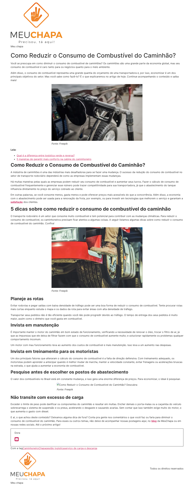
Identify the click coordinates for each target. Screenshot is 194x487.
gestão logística (55, 448)
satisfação (17, 201)
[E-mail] (17, 440)
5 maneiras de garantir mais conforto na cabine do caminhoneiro (54, 159)
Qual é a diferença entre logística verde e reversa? (46, 155)
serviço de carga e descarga (80, 448)
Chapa (42, 448)
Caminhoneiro (31, 448)
